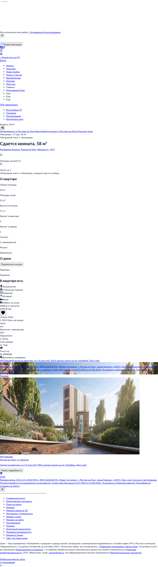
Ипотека (10, 81)
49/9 (52, 149)
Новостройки (13, 71)
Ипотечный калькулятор (18, 528)
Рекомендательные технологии (125, 552)
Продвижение (13, 522)
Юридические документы (19, 501)
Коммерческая (13, 77)
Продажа (10, 68)
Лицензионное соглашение (29, 549)
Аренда (10, 65)
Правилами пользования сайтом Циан (119, 546)
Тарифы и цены (13, 516)
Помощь (10, 525)
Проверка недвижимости (18, 532)
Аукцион (10, 507)
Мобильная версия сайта (12, 559)
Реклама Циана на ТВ (17, 510)
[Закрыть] (2, 35)
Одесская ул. (43, 149)
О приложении (7, 562)
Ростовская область (10, 149)
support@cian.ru (56, 552)
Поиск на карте (13, 504)
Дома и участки (14, 74)
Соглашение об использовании (44, 32)
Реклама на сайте (15, 519)
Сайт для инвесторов (16, 538)
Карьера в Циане (14, 535)
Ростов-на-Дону (28, 149)
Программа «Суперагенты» (19, 513)
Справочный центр (15, 498)
